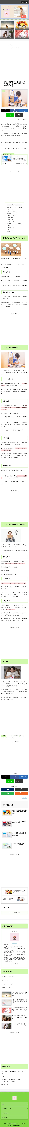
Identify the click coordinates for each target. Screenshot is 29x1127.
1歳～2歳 (10, 217)
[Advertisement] (14, 63)
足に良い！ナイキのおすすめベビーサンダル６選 (14, 1072)
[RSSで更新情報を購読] (21, 793)
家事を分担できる (12, 211)
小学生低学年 (11, 221)
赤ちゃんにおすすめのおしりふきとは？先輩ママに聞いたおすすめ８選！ (14, 1080)
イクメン (11, 735)
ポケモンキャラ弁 (6, 1108)
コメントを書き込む (14, 912)
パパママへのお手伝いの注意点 (14, 223)
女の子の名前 (5, 1117)
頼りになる (11, 209)
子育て (4, 735)
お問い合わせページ (8, 976)
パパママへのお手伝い (12, 213)
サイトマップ (6, 980)
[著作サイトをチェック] (7, 789)
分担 (4, 738)
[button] (19, 115)
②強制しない (11, 227)
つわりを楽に (5, 1113)
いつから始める (12, 215)
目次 (13, 205)
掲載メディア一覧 (7, 987)
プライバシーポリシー (8, 984)
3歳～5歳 (10, 219)
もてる (23, 735)
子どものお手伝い (11, 738)
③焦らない (11, 229)
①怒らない (11, 225)
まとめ (8, 231)
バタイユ (14, 943)
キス (3, 1104)
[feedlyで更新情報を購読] (7, 793)
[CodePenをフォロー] (21, 789)
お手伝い (17, 735)
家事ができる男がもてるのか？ (14, 207)
